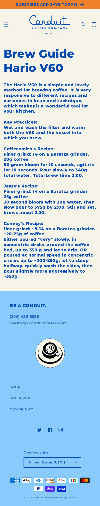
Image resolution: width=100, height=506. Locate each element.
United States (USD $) (48, 462)
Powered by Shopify (64, 497)
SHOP (15, 387)
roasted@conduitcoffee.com (38, 323)
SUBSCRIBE (20, 398)
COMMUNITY (21, 409)
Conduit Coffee (42, 497)
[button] (6, 24)
